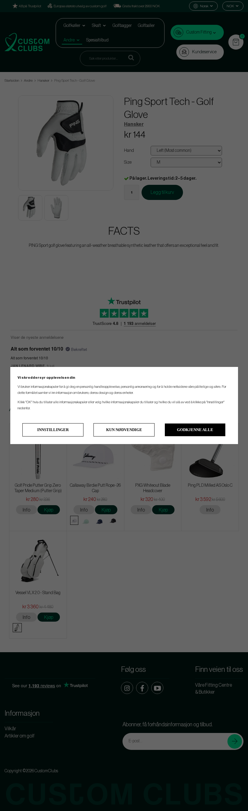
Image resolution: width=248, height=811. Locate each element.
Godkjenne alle (195, 429)
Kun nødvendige (124, 429)
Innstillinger (53, 429)
